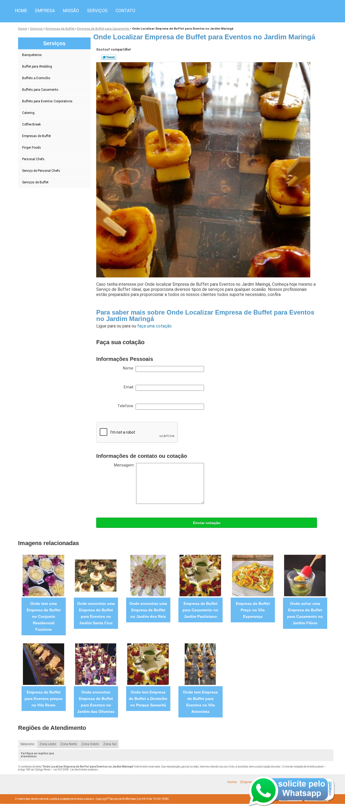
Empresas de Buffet (36, 136)
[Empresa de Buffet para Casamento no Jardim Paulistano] (200, 575)
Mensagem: (125, 465)
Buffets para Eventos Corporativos (47, 101)
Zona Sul (109, 744)
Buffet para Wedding (37, 66)
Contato (125, 10)
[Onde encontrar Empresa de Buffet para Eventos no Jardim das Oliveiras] (96, 664)
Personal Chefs (33, 159)
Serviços (97, 10)
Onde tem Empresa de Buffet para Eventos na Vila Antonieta (200, 702)
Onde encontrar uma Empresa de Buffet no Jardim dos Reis (148, 610)
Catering (28, 113)
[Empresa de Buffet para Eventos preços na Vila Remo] (43, 664)
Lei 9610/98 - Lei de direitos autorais (75, 769)
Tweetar (108, 57)
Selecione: (27, 744)
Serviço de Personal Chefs (41, 171)
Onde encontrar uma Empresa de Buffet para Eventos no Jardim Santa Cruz (96, 613)
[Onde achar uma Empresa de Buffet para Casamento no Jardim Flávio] (305, 575)
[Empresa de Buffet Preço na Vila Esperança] (253, 575)
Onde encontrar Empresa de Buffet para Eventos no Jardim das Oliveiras (96, 702)
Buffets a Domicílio (36, 78)
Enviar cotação (206, 523)
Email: (130, 387)
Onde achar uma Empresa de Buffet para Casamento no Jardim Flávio (305, 613)
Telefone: (127, 406)
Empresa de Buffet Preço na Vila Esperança (253, 610)
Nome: (129, 368)
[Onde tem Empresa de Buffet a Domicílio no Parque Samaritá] (148, 664)
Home (21, 10)
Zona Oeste (90, 744)
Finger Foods (31, 147)
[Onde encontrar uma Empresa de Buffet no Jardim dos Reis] (148, 575)
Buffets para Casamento (40, 90)
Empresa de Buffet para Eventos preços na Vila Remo (44, 698)
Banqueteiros (32, 55)
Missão (71, 10)
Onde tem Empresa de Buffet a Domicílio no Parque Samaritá (148, 698)
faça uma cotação (154, 326)
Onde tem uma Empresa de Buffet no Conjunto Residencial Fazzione (44, 616)
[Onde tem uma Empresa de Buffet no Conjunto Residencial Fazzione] (43, 575)
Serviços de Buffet (35, 182)
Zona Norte (68, 744)
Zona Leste (47, 744)
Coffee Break (31, 124)
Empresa (45, 10)
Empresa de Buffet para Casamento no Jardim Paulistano (200, 610)
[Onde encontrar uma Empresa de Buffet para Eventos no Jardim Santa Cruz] (96, 575)
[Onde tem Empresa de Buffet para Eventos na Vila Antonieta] (200, 664)
